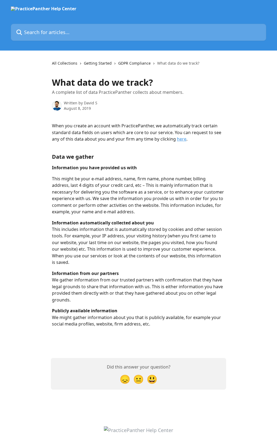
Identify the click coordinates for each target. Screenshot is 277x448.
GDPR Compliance (134, 63)
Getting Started (98, 63)
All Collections (64, 63)
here (181, 139)
